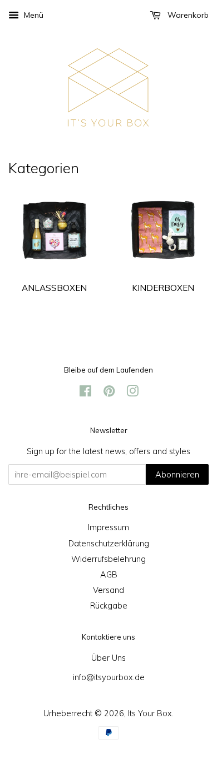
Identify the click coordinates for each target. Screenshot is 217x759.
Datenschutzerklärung (108, 543)
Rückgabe (108, 605)
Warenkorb (187, 15)
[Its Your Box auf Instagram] (132, 393)
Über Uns (108, 657)
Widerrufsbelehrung (108, 559)
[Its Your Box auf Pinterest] (109, 393)
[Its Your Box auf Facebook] (85, 393)
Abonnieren (177, 474)
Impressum (108, 527)
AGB (108, 574)
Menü (32, 15)
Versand (108, 590)
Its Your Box (150, 713)
